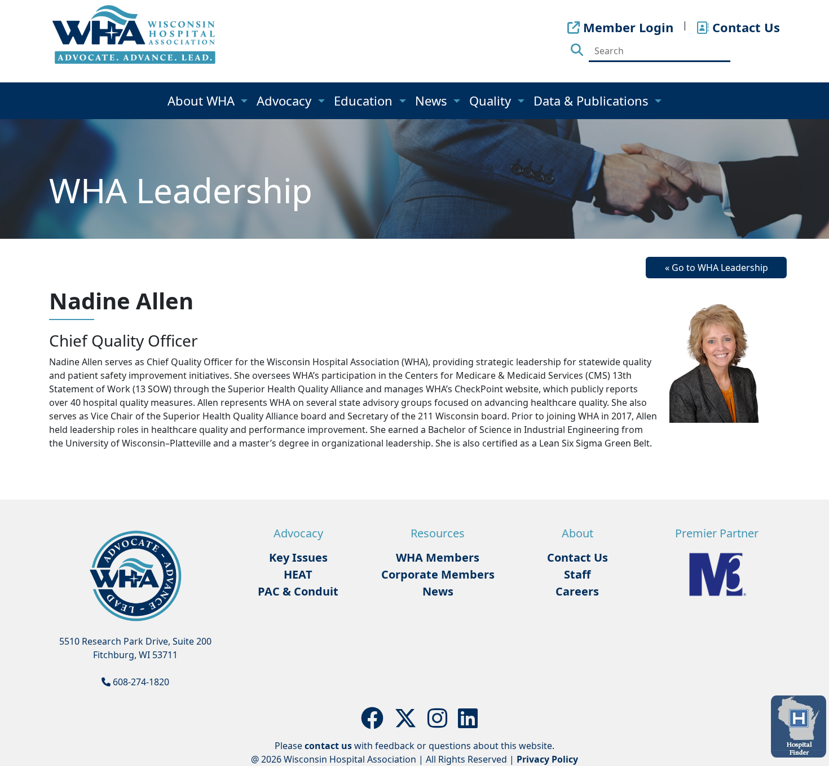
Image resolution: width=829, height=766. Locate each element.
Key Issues (298, 557)
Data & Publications (592, 100)
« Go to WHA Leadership (716, 267)
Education (365, 100)
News (433, 100)
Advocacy (286, 100)
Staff (577, 574)
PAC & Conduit (298, 591)
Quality (491, 100)
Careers (577, 591)
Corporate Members (438, 574)
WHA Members (437, 557)
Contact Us (577, 557)
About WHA (202, 100)
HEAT (298, 574)
